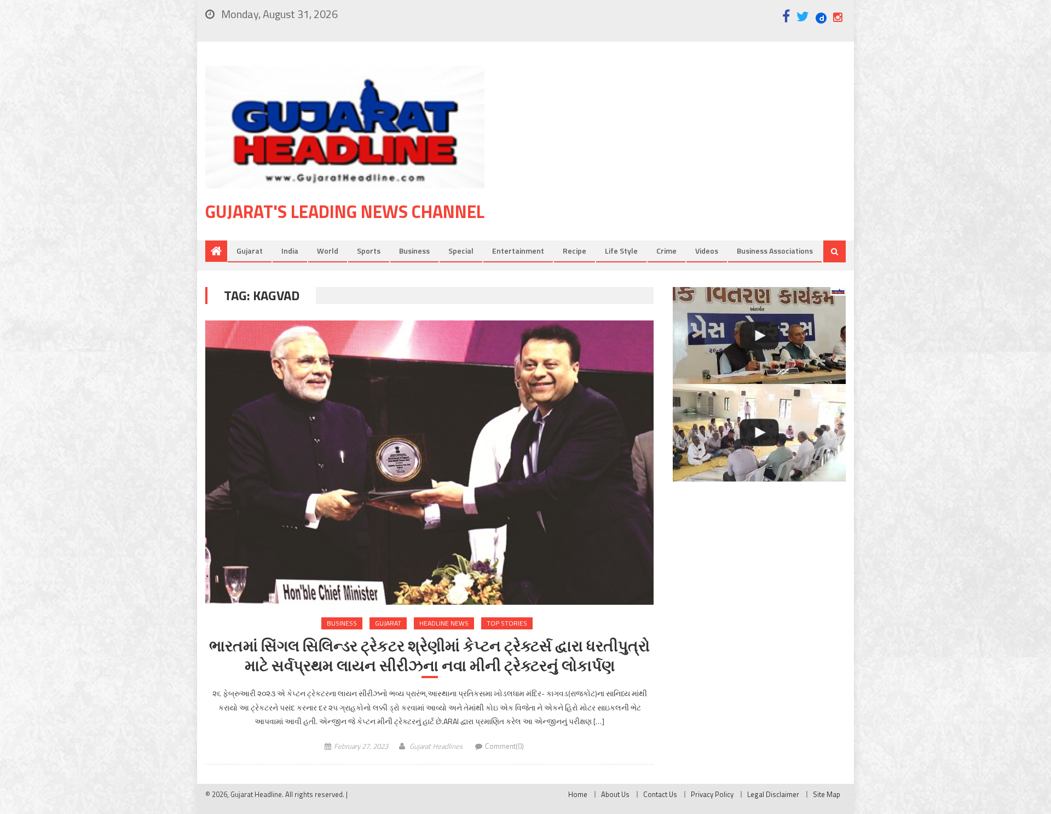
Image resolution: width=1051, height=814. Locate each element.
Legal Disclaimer (773, 794)
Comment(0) (504, 746)
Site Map (826, 794)
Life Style (621, 250)
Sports (368, 250)
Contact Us (660, 794)
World (327, 250)
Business (414, 250)
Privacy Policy (712, 794)
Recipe (574, 250)
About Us (615, 794)
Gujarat (249, 250)
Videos (706, 250)
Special (460, 250)
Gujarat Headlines (436, 746)
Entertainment (518, 250)
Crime (666, 250)
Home (577, 794)
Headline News (444, 623)
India (289, 250)
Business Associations (775, 250)
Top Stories (507, 623)
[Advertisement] (681, 153)
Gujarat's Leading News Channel (344, 211)
